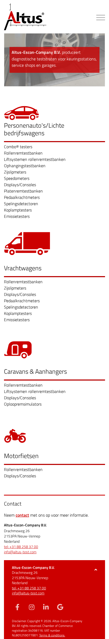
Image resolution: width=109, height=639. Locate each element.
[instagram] (31, 607)
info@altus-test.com (20, 552)
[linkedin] (45, 607)
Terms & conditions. (52, 635)
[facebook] (17, 607)
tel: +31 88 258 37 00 (21, 547)
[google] (60, 607)
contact (22, 515)
